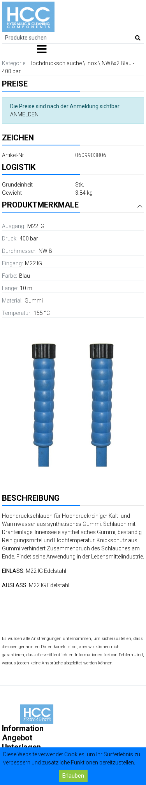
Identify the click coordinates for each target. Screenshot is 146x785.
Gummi (34, 300)
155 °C (41, 313)
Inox (91, 63)
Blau (24, 276)
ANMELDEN (24, 114)
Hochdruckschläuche (55, 63)
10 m (26, 288)
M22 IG (35, 226)
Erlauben (73, 776)
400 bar (28, 238)
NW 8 (45, 251)
